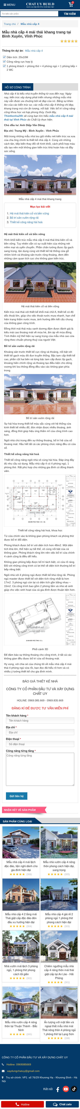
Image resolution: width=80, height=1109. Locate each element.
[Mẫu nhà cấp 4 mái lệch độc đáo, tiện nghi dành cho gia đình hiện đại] (21, 842)
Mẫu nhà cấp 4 (34, 50)
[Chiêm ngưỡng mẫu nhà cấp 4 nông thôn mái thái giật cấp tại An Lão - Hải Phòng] (59, 947)
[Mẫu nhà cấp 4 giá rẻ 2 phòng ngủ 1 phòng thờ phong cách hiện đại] (59, 895)
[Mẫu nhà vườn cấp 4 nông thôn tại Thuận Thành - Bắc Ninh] (21, 1003)
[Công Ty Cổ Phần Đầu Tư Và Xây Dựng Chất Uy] (40, 5)
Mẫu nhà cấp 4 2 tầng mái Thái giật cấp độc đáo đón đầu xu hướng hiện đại (21, 918)
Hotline (25, 1104)
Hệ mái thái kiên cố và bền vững (30, 213)
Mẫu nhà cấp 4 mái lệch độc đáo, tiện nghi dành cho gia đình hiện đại (21, 866)
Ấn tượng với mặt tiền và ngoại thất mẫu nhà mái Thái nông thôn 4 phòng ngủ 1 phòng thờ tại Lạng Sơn (59, 1028)
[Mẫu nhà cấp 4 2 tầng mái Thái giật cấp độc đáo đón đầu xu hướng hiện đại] (21, 895)
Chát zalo (65, 1104)
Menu (10, 4)
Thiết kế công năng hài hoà (26, 222)
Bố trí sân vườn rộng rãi (24, 217)
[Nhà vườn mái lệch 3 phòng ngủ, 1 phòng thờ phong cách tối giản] (21, 947)
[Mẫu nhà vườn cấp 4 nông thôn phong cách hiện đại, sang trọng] (59, 842)
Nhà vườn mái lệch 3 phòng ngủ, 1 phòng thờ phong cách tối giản (21, 970)
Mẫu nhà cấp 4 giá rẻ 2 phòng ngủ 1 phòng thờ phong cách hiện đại (59, 918)
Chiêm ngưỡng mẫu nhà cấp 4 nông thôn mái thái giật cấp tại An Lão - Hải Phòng (59, 972)
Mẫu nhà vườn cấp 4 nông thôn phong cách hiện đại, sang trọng (59, 866)
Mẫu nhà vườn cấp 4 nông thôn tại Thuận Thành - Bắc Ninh (21, 1026)
